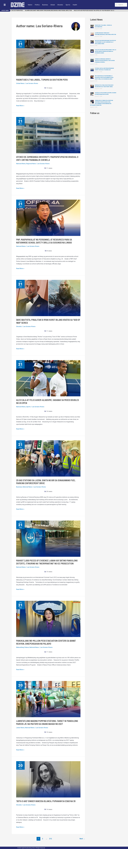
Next (82, 839)
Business (45, 5)
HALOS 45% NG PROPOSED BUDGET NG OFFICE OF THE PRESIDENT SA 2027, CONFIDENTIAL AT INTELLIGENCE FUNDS (92, 10)
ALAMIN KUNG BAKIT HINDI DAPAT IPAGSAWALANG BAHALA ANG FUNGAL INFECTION (34, 10)
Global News (20, 83)
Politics (37, 5)
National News (21, 163)
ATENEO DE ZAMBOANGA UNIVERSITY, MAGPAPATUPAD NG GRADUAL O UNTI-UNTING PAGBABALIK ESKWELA (105, 60)
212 (50, 839)
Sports (68, 5)
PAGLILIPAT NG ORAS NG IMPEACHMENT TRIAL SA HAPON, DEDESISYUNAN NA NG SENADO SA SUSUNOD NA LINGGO (105, 51)
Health (75, 5)
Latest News (20, 727)
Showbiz (60, 5)
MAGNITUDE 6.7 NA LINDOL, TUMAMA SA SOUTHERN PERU (42, 79)
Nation (30, 5)
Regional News (31, 163)
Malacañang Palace (22, 647)
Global (53, 5)
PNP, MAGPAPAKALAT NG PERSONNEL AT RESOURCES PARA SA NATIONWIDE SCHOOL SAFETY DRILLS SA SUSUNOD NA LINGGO (104, 77)
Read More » (20, 105)
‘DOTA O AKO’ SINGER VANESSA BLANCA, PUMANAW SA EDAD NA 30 (45, 801)
